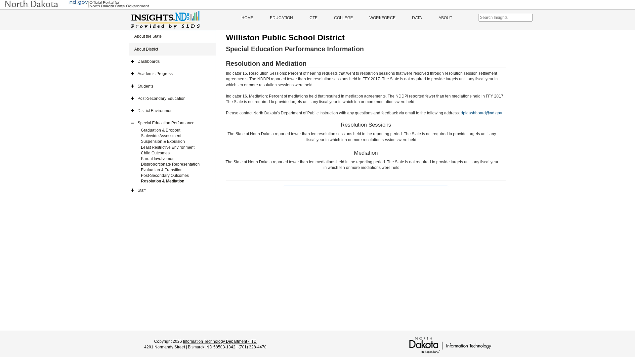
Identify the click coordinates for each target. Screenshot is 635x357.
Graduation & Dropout (160, 130)
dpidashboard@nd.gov (481, 113)
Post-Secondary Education (162, 98)
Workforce (382, 18)
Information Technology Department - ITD (220, 341)
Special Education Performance (166, 123)
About (445, 18)
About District (146, 49)
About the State (148, 36)
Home (247, 18)
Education (281, 18)
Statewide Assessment (161, 136)
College (343, 18)
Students (145, 86)
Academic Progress (155, 73)
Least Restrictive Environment (167, 147)
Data (417, 18)
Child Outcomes (155, 153)
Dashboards (149, 61)
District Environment (156, 110)
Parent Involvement (158, 158)
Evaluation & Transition (162, 170)
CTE (314, 18)
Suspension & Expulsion (163, 141)
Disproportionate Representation (170, 164)
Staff (142, 190)
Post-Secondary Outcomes (165, 175)
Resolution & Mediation (162, 181)
